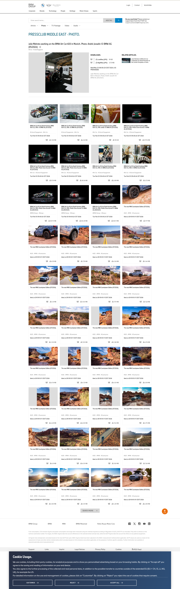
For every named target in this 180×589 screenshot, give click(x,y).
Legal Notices (80, 549)
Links (47, 549)
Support (31, 549)
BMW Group (33, 524)
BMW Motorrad (81, 524)
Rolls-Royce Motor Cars (106, 524)
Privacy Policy (100, 549)
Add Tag (109, 20)
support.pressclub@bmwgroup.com (136, 23)
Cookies (119, 549)
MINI (64, 524)
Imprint (61, 549)
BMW (50, 524)
